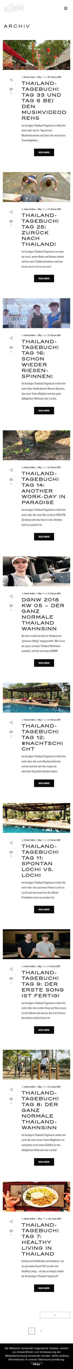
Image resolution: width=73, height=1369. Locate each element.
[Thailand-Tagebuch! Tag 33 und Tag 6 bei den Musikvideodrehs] (36, 55)
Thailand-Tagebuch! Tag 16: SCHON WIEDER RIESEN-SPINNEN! (40, 359)
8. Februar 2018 (54, 335)
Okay (36, 1363)
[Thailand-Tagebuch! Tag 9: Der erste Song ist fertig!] (36, 944)
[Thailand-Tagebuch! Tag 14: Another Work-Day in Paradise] (36, 445)
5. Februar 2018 (54, 593)
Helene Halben (29, 209)
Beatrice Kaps (29, 77)
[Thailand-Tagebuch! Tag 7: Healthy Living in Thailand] (36, 1197)
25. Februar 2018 (54, 77)
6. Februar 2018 (54, 467)
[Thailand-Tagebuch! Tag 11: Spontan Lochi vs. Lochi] (36, 818)
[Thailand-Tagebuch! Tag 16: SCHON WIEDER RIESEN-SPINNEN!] (36, 313)
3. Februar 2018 (54, 840)
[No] (68, 1356)
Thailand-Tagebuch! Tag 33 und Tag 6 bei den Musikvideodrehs (44, 100)
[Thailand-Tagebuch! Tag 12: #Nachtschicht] (36, 698)
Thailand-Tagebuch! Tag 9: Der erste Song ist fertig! (43, 984)
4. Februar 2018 (54, 719)
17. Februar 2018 (54, 209)
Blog (39, 77)
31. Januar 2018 (54, 1086)
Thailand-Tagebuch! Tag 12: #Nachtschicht (42, 737)
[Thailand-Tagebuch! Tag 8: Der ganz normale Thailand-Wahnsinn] (36, 1065)
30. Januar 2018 (54, 1218)
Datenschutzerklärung (51, 1359)
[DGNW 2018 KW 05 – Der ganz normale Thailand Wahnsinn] (36, 571)
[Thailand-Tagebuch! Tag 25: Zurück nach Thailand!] (36, 187)
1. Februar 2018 (54, 966)
